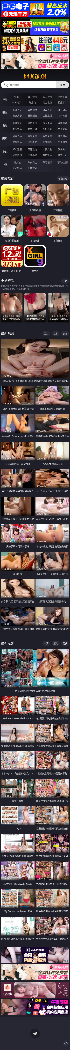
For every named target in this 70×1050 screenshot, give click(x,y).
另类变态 (62, 128)
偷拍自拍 (32, 123)
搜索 (62, 84)
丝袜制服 (32, 115)
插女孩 (17, 162)
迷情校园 (17, 154)
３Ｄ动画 (62, 110)
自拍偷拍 (32, 110)
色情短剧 (32, 168)
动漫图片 (62, 136)
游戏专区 (62, 96)
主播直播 (47, 115)
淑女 (55, 643)
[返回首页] (66, 1043)
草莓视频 (47, 162)
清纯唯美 (32, 141)
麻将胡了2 (17, 102)
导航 (4, 165)
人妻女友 (47, 149)
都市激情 (17, 149)
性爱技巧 (62, 154)
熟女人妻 (17, 115)
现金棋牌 (47, 102)
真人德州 (32, 96)
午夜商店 (32, 162)
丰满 (46, 643)
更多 (65, 333)
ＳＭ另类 (62, 115)
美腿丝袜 (17, 141)
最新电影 (7, 643)
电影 (4, 125)
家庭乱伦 (32, 149)
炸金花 (32, 102)
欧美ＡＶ (47, 110)
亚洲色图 (32, 136)
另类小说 (32, 154)
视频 (4, 112)
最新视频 (7, 333)
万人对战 (47, 96)
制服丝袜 (17, 128)
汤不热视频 (62, 162)
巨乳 (55, 333)
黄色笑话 (47, 154)
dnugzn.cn (35, 76)
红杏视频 (17, 168)
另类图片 (62, 141)
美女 (46, 333)
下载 (65, 281)
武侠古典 (62, 149)
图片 (4, 138)
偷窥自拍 (17, 136)
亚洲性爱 (17, 123)
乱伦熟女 (47, 128)
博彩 (4, 99)
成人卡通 (47, 123)
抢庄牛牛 (62, 102)
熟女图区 (47, 141)
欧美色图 (47, 136)
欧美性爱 (62, 123)
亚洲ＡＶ (17, 110)
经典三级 (32, 128)
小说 (4, 151)
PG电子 (17, 96)
